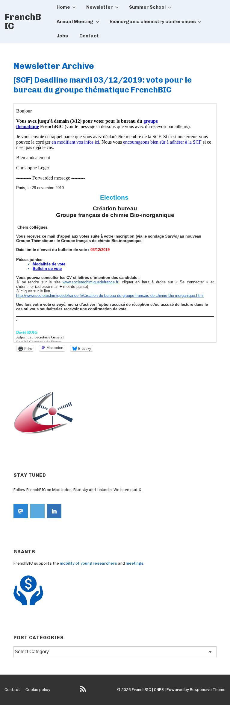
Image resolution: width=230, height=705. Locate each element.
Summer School (147, 7)
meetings (134, 563)
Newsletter (99, 7)
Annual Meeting (75, 21)
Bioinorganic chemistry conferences (153, 21)
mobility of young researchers (88, 563)
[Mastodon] (20, 511)
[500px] (37, 511)
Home (63, 7)
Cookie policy (37, 689)
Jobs (62, 36)
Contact (89, 36)
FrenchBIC (22, 21)
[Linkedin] (54, 511)
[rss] (83, 691)
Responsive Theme (208, 689)
